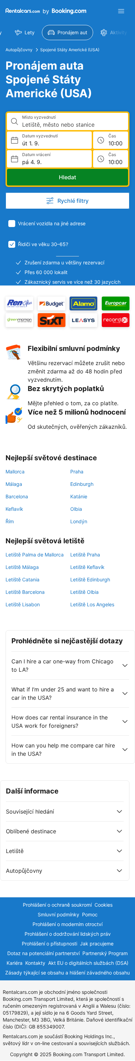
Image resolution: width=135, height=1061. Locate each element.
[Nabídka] (121, 11)
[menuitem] (24, 32)
